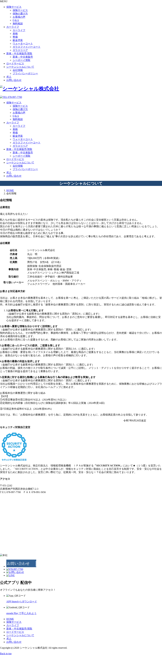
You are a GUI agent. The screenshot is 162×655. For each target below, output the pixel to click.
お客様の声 (19, 17)
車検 (15, 33)
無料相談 (18, 23)
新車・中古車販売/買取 (19, 53)
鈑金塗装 (18, 40)
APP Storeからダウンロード (21, 601)
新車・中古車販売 (23, 56)
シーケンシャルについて (20, 66)
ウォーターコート (23, 43)
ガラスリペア (20, 50)
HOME (10, 619)
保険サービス (14, 7)
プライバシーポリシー (25, 73)
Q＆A (16, 20)
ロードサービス (15, 63)
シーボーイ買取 (21, 60)
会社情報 (18, 70)
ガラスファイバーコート (26, 46)
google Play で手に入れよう (21, 613)
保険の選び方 (20, 13)
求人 (8, 76)
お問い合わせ (14, 80)
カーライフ (12, 27)
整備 (15, 36)
